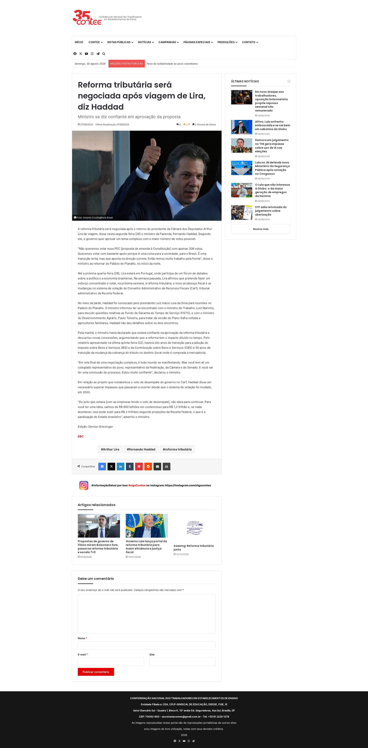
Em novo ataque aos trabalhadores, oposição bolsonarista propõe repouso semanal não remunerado (271, 101)
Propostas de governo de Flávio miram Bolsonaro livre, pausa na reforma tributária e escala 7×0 (98, 547)
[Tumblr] (130, 466)
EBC (81, 436)
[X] (111, 466)
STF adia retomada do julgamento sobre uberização (271, 211)
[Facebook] (102, 466)
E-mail (83, 654)
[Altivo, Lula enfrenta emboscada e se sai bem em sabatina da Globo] (241, 127)
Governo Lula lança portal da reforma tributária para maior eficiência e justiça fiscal (146, 547)
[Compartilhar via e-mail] (157, 466)
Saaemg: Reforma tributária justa (194, 547)
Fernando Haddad (142, 449)
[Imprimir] (166, 466)
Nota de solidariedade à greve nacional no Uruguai (177, 63)
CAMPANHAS (167, 42)
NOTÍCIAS (144, 42)
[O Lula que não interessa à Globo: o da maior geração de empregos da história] (241, 190)
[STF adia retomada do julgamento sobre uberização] (241, 212)
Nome (82, 638)
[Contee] (107, 18)
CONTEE (94, 42)
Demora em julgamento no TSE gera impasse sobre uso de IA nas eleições (272, 145)
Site (152, 654)
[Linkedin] (120, 466)
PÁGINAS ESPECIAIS (196, 42)
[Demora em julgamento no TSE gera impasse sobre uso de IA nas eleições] (241, 145)
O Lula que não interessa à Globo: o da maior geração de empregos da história (272, 190)
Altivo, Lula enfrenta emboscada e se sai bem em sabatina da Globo (272, 125)
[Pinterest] (139, 466)
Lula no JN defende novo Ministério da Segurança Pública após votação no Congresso (272, 168)
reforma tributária (178, 449)
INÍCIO (79, 42)
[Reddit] (148, 466)
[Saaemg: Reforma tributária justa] (195, 528)
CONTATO (248, 42)
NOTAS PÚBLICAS (119, 42)
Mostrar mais (261, 228)
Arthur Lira (111, 449)
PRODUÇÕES (226, 42)
